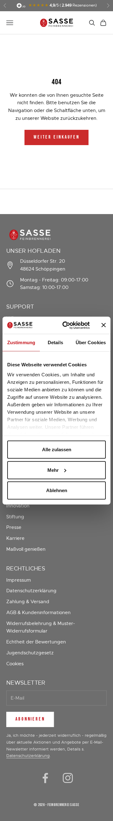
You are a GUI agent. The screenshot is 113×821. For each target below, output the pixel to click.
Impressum (18, 580)
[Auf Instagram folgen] (68, 778)
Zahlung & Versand (27, 601)
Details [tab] (55, 342)
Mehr (53, 469)
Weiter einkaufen (56, 137)
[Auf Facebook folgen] (45, 778)
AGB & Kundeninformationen (38, 612)
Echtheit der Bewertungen (36, 642)
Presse (13, 527)
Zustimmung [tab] (21, 342)
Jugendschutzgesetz (30, 653)
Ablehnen (56, 490)
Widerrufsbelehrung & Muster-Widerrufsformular (40, 627)
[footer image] (56, 235)
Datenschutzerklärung (31, 591)
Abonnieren (30, 719)
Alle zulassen (56, 449)
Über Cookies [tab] (91, 342)
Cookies (15, 664)
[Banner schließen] (103, 325)
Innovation (18, 506)
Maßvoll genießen (26, 549)
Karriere (15, 538)
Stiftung (15, 517)
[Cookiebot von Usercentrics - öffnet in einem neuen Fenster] (66, 325)
